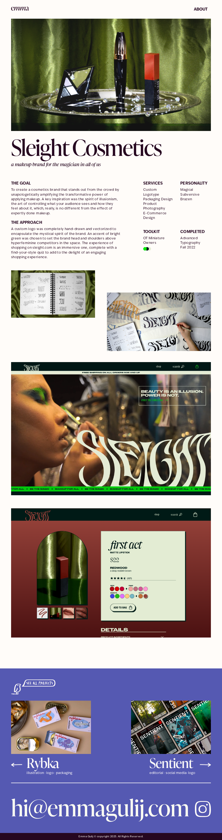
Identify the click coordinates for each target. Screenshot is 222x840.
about (201, 9)
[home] (20, 8)
